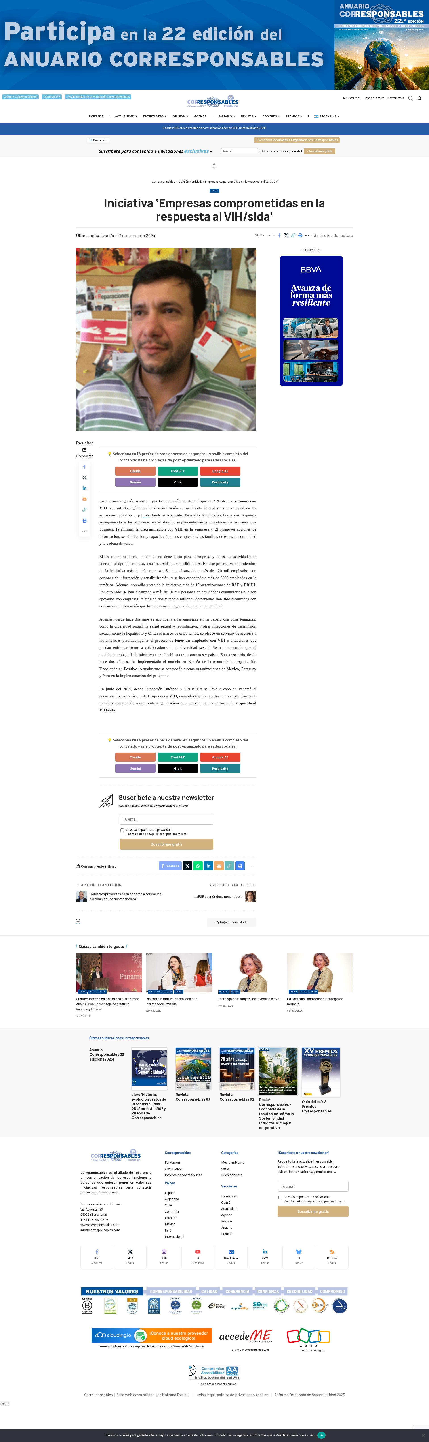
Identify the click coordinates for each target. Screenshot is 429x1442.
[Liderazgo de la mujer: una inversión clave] (250, 972)
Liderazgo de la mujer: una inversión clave (248, 998)
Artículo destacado (160, 991)
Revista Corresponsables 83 (193, 1097)
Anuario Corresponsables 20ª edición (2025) (107, 1054)
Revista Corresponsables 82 (237, 1097)
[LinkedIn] (265, 1257)
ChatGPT (178, 471)
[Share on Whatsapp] (198, 865)
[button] (293, 235)
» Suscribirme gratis (319, 151)
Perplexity (220, 482)
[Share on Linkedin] (84, 488)
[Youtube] (197, 1257)
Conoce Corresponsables (20, 97)
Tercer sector (97, 991)
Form (4, 1404)
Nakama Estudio (175, 1394)
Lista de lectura (374, 98)
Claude (135, 471)
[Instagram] (164, 1257)
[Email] (84, 499)
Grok (178, 482)
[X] (130, 1257)
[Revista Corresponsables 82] (237, 1069)
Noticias (224, 991)
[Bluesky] (298, 1257)
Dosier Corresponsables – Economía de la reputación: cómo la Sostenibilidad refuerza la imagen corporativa (276, 1113)
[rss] (332, 1257)
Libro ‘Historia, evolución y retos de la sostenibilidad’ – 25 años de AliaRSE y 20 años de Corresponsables (149, 1106)
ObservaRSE (51, 97)
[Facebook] (96, 1257)
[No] (423, 1435)
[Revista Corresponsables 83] (193, 1069)
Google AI (220, 471)
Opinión (214, 190)
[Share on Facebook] (279, 235)
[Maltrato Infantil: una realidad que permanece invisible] (179, 972)
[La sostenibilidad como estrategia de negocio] (320, 972)
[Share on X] (286, 235)
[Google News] (231, 1257)
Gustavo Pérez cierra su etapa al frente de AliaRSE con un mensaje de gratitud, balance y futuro (107, 1003)
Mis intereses (352, 98)
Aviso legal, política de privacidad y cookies (233, 1394)
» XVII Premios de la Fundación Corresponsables (98, 97)
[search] (410, 98)
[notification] (419, 98)
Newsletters (395, 98)
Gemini (135, 482)
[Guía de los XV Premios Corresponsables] (321, 1072)
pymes (143, 515)
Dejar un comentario (233, 922)
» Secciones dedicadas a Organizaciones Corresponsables (297, 140)
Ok (322, 1435)
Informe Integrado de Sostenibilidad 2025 (310, 1394)
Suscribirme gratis (166, 844)
